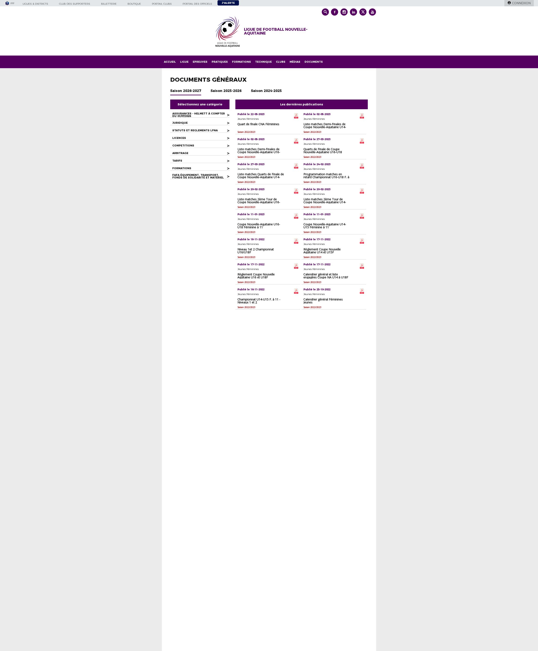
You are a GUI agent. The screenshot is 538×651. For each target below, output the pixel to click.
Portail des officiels (197, 4)
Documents (314, 61)
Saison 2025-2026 (226, 91)
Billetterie (109, 4)
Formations (241, 61)
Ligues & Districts (35, 4)
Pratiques (220, 61)
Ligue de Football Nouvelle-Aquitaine (275, 31)
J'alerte (228, 2)
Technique (263, 61)
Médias (295, 61)
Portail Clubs (162, 4)
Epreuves (200, 61)
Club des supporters (74, 4)
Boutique (134, 4)
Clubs (280, 61)
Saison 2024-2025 (266, 91)
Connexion (521, 3)
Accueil (170, 61)
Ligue (184, 61)
